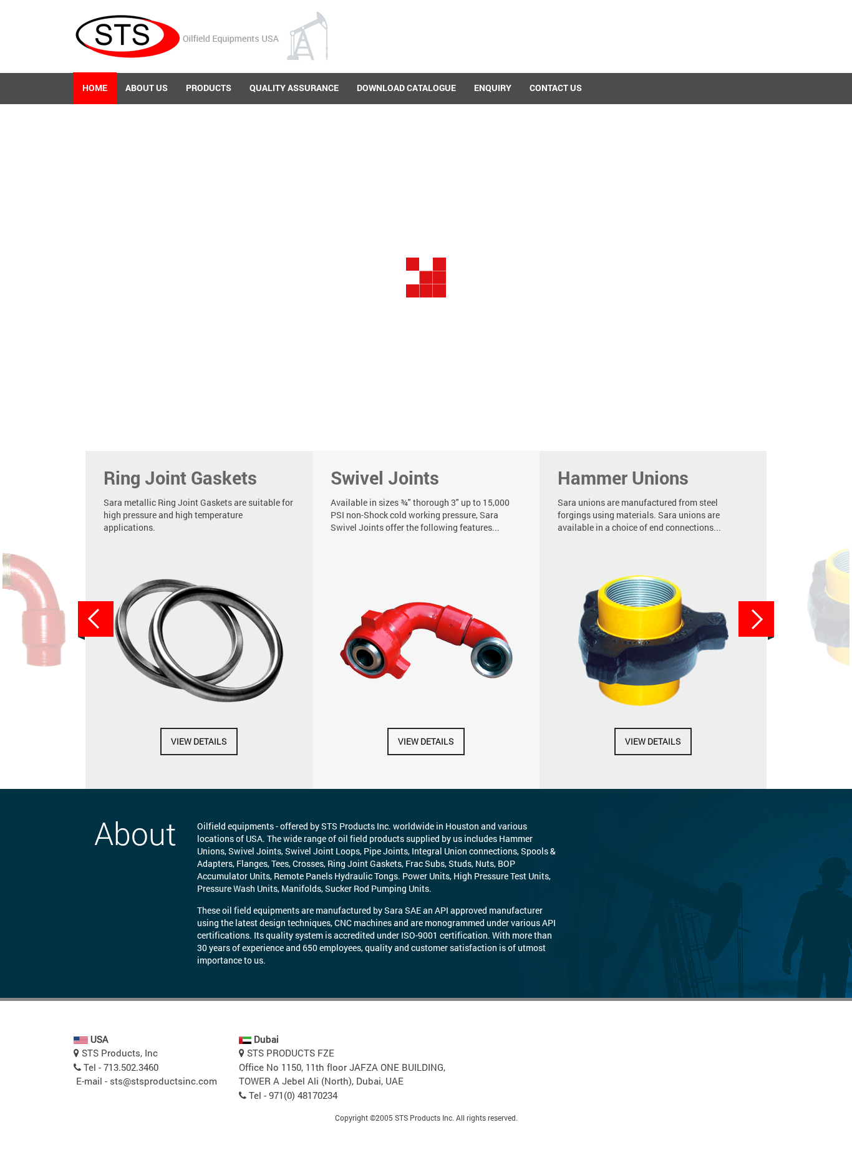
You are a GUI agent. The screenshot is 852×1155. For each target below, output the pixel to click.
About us (146, 88)
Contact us (556, 88)
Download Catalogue (406, 88)
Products (208, 88)
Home (94, 88)
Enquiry (492, 88)
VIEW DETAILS (199, 741)
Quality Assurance (294, 88)
